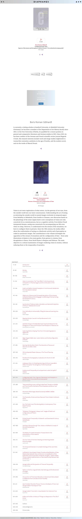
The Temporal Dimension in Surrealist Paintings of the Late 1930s (40, 447)
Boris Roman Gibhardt (41, 45)
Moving (25, 270)
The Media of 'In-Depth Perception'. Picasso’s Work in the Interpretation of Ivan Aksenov (37, 433)
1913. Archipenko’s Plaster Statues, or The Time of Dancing (38, 352)
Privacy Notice (54, 517)
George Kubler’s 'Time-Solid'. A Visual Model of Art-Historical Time (40, 491)
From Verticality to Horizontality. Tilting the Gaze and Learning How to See (40, 312)
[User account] (76, 2)
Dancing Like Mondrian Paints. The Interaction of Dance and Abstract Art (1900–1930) (38, 346)
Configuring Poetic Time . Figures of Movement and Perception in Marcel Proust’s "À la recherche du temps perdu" (40, 378)
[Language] (78, 2)
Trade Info (42, 517)
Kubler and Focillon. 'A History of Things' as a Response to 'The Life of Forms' (41, 497)
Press (38, 517)
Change (41, 103)
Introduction (26, 265)
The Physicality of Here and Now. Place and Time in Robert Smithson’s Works (41, 398)
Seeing (24, 276)
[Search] (3, 2)
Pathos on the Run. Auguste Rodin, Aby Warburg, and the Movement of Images (41, 471)
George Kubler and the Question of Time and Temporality (38, 464)
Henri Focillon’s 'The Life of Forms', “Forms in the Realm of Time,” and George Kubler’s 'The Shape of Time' (40, 485)
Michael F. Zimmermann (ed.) (41, 198)
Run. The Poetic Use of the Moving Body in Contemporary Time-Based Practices (39, 405)
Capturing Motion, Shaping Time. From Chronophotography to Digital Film (39, 332)
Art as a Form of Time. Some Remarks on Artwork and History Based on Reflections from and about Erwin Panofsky (40, 478)
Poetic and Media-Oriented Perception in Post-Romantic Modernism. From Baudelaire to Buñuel (41, 289)
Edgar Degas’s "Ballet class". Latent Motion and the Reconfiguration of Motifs (40, 339)
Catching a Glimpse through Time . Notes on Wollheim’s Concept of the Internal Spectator (40, 426)
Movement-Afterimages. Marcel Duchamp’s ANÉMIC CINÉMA (38, 392)
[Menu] (1, 2)
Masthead (59, 517)
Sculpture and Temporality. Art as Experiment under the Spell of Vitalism (39, 371)
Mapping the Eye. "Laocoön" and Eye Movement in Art (37, 318)
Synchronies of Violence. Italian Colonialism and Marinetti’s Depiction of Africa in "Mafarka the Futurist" (41, 305)
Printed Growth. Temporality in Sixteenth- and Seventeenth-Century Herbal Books (41, 419)
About (35, 517)
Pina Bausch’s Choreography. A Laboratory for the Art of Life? (39, 358)
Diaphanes (41, 2)
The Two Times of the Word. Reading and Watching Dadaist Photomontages (38, 440)
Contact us (47, 517)
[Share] (42, 54)
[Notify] (40, 54)
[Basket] (80, 2)
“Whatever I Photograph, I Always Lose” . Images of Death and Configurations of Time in (39, 412)
